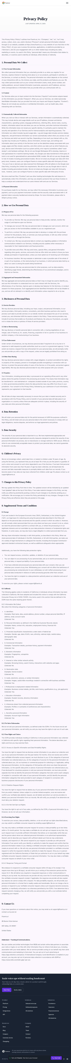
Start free (7, 990)
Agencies (51, 1014)
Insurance (51, 1007)
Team (27, 1030)
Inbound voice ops (31, 1003)
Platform (5, 1003)
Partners (28, 1038)
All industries (52, 1018)
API (4, 1014)
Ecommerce (51, 1003)
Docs (4, 1027)
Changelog (6, 1041)
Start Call (57, 1058)
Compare (5, 1034)
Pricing (5, 1007)
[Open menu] (67, 3)
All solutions (29, 1011)
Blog (4, 1030)
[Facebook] (67, 1059)
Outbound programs (31, 1007)
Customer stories (8, 1038)
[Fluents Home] (6, 3)
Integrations (6, 1011)
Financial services (53, 1011)
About (27, 1027)
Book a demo (18, 990)
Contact (28, 1034)
